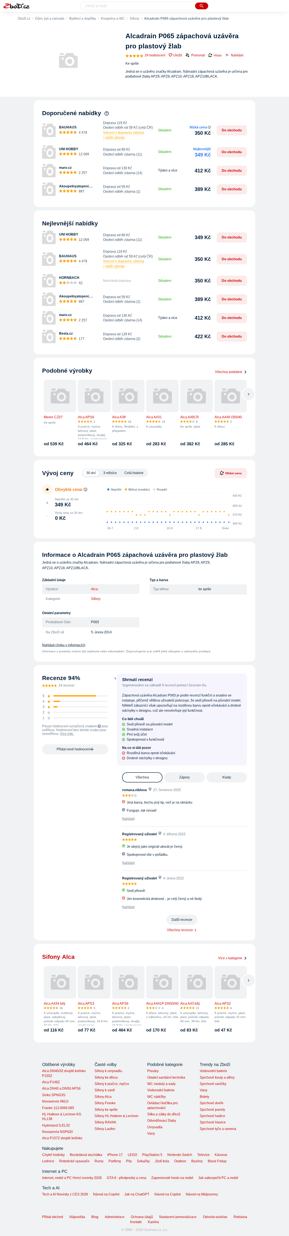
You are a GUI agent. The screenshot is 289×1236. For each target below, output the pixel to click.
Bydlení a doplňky (82, 18)
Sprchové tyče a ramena (218, 1129)
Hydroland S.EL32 (56, 1125)
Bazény (197, 1161)
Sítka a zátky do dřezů (163, 1114)
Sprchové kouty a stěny (217, 1077)
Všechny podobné (228, 372)
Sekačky (143, 1161)
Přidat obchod (52, 1217)
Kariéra (153, 1222)
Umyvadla (154, 1127)
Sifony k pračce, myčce (112, 1084)
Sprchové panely (212, 1109)
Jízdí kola (162, 1161)
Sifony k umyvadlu (108, 1071)
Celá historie (133, 473)
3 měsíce (110, 473)
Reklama (240, 1217)
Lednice (48, 1161)
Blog (94, 1217)
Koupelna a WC (113, 18)
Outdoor (180, 1161)
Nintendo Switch (179, 1155)
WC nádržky (156, 1096)
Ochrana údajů (142, 1217)
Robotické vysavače (74, 1161)
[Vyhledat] (201, 6)
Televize (203, 1155)
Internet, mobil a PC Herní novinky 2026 (72, 1178)
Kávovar (221, 1155)
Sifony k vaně (105, 1090)
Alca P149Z (51, 1082)
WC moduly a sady (161, 1084)
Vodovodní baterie (161, 1090)
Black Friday (217, 1161)
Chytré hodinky (53, 1155)
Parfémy (115, 1161)
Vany (151, 1133)
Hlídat (218, 55)
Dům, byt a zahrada (49, 18)
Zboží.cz (24, 18)
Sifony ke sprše (106, 1109)
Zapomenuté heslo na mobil (172, 1178)
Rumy (99, 1161)
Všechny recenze (180, 930)
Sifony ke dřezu (106, 1077)
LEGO (132, 1155)
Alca (94, 589)
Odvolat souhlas (215, 1217)
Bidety (204, 1096)
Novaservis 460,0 (55, 1101)
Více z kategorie (230, 958)
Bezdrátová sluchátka (86, 1155)
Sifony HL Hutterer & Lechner (116, 1116)
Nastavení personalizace (178, 1217)
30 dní (91, 473)
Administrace (114, 1217)
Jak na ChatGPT (136, 1194)
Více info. (67, 734)
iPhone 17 (115, 1155)
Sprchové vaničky (213, 1084)
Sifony (134, 18)
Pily (129, 1161)
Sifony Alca (103, 1096)
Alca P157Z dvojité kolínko (62, 1138)
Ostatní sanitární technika (166, 1077)
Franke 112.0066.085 (58, 1108)
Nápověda (77, 1217)
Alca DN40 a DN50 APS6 (61, 1088)
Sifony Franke (105, 1103)
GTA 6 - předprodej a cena (126, 1178)
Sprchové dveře (211, 1103)
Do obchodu (232, 130)
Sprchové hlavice (213, 1122)
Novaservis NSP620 (57, 1132)
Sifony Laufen (105, 1129)
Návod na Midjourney (202, 1194)
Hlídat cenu (233, 473)
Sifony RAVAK (105, 1122)
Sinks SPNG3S (53, 1095)
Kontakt (136, 1222)
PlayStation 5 (152, 1155)
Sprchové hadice (212, 1116)
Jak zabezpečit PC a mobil (218, 1178)
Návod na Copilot (106, 1194)
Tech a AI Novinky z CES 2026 (65, 1194)
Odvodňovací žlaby (161, 1120)
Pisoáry (153, 1071)
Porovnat (198, 55)
